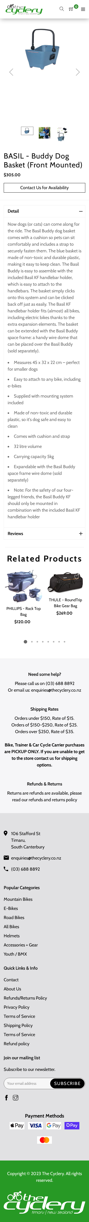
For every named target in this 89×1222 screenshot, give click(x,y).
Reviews (15, 533)
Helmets (12, 936)
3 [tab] (37, 641)
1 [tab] (25, 641)
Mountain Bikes (18, 899)
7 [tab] (59, 641)
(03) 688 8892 (60, 683)
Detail (13, 211)
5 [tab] (48, 641)
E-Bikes (11, 908)
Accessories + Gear (21, 945)
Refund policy (16, 1043)
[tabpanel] (23, 597)
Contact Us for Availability (44, 187)
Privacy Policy (16, 1007)
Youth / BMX (15, 954)
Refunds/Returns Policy (25, 998)
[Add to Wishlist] (34, 577)
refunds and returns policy (53, 799)
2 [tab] (32, 641)
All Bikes (11, 926)
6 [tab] (53, 641)
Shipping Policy (18, 1025)
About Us (12, 989)
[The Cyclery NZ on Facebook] (6, 1098)
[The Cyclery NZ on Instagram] (15, 1098)
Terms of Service (19, 1016)
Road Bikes (14, 917)
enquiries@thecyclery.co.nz (56, 690)
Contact (11, 979)
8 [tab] (64, 641)
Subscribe (67, 1083)
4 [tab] (43, 641)
